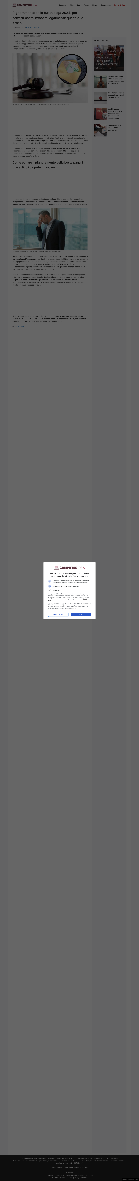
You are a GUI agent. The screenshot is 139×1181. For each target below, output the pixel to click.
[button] (69, 590)
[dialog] (69, 590)
